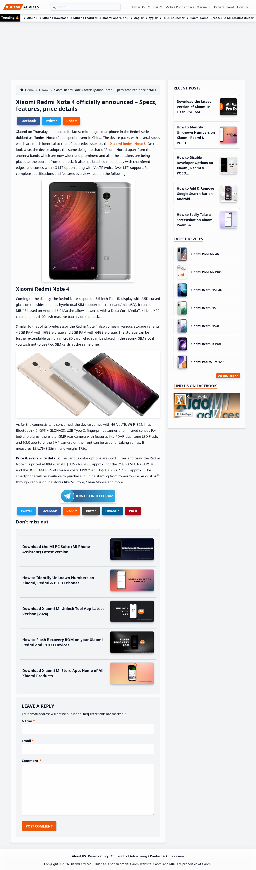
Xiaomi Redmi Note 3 (128, 143)
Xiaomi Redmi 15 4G (205, 326)
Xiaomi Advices (80, 864)
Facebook (49, 511)
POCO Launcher (173, 18)
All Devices (226, 376)
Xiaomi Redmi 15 (203, 308)
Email (28, 741)
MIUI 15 (31, 18)
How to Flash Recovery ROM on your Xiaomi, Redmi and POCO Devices (63, 642)
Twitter (26, 511)
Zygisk (153, 18)
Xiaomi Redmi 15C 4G (206, 290)
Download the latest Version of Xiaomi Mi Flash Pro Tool (194, 106)
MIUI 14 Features (85, 18)
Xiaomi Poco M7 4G (205, 254)
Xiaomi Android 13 (115, 18)
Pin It (133, 511)
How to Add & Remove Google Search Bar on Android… (195, 193)
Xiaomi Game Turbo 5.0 (205, 18)
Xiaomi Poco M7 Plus (206, 272)
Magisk (138, 18)
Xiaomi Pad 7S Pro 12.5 (207, 362)
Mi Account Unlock (240, 18)
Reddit (71, 511)
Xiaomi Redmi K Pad (206, 344)
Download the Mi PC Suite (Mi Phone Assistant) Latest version (56, 549)
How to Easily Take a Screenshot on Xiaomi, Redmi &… (195, 219)
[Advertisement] (128, 49)
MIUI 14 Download (55, 18)
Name (28, 721)
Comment (31, 760)
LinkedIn (112, 511)
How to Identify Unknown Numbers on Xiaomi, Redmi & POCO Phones (58, 580)
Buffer (91, 511)
